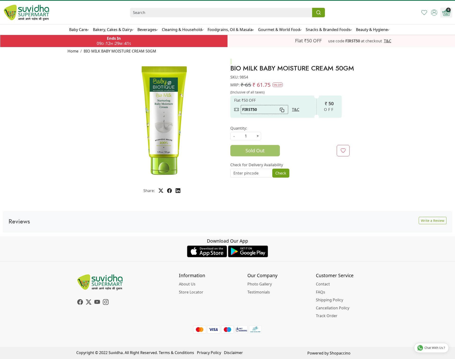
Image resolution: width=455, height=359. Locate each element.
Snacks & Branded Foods (328, 29)
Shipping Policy (329, 299)
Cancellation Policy (332, 308)
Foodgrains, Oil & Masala (230, 29)
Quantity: (238, 128)
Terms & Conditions (176, 352)
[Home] (26, 12)
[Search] (318, 12)
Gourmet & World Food (279, 29)
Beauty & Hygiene (372, 29)
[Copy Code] (282, 109)
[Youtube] (97, 302)
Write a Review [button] (432, 220)
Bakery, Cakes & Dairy (112, 29)
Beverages (146, 29)
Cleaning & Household (182, 29)
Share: (149, 190)
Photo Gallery (259, 284)
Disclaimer (233, 352)
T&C (387, 41)
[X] (88, 302)
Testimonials (258, 292)
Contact (323, 284)
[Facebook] (80, 302)
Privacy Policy (209, 352)
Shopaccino (340, 353)
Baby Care (78, 29)
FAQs (320, 292)
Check (280, 173)
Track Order (326, 315)
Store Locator (191, 292)
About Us (187, 284)
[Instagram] (105, 302)
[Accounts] (434, 12)
